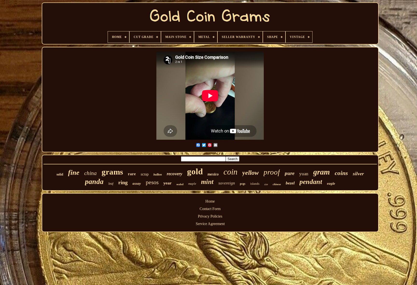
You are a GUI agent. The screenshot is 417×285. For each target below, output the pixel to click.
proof (272, 172)
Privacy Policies (210, 216)
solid (59, 174)
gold (195, 171)
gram (321, 172)
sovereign (226, 183)
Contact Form (210, 209)
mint (207, 181)
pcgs (242, 183)
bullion (157, 174)
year (167, 183)
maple (192, 183)
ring (123, 182)
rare (132, 174)
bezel (290, 183)
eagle (331, 183)
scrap (145, 174)
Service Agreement (210, 224)
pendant (310, 181)
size (266, 184)
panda (94, 181)
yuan (303, 173)
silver (358, 173)
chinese (277, 184)
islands (254, 183)
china (90, 173)
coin (230, 171)
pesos (152, 182)
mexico (213, 174)
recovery (174, 173)
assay (136, 183)
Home (210, 201)
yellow (250, 172)
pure (289, 173)
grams (112, 172)
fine (73, 172)
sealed (179, 184)
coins (341, 173)
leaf (110, 183)
